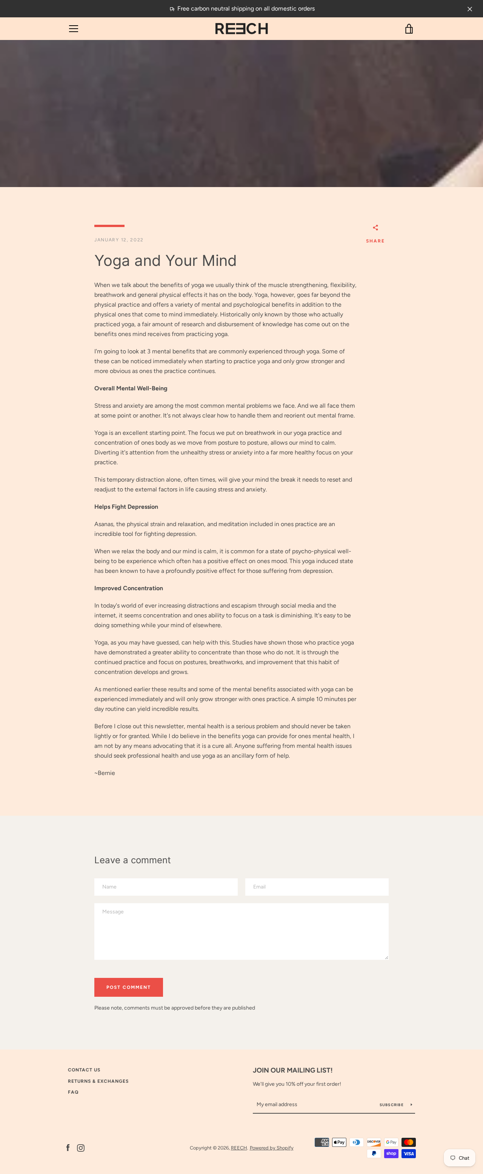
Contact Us (84, 1070)
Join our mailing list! (293, 1070)
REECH (239, 1148)
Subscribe (392, 1104)
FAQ (73, 1092)
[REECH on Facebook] (68, 1147)
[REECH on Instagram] (81, 1147)
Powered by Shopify (272, 1148)
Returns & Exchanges (98, 1081)
